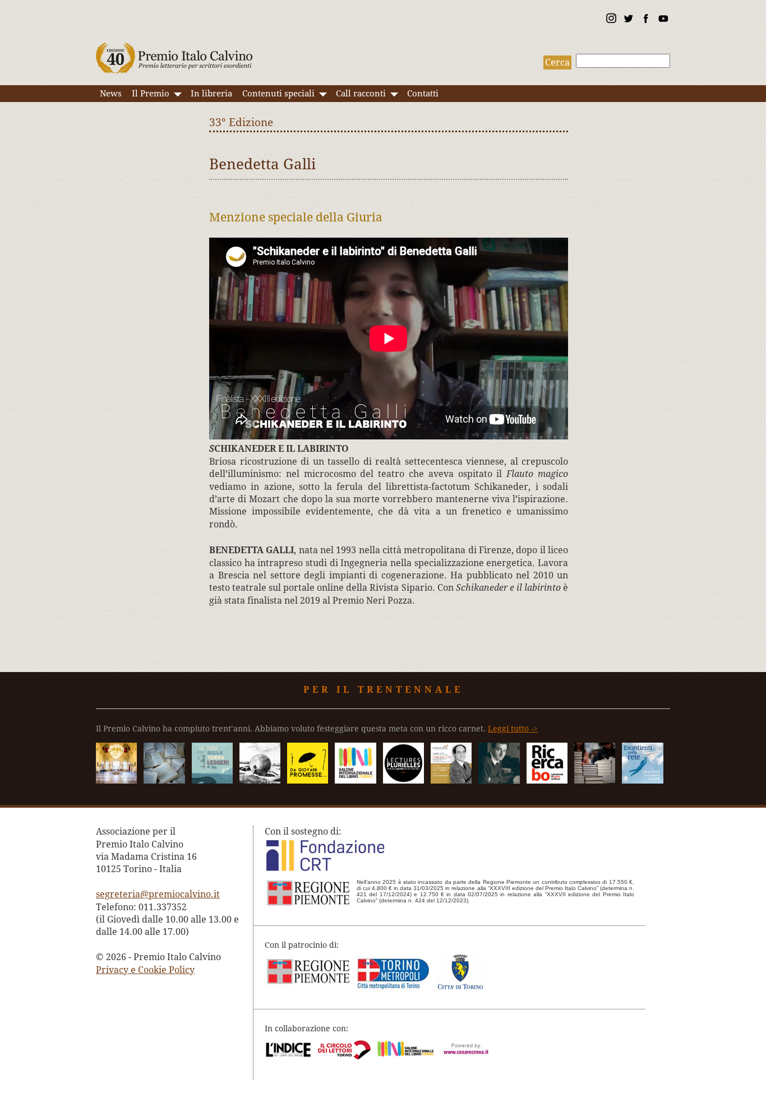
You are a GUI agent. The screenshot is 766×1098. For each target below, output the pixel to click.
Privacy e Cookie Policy (145, 970)
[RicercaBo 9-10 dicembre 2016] (547, 780)
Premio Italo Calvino (174, 52)
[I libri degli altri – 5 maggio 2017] (451, 780)
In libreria (211, 94)
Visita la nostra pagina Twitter (628, 20)
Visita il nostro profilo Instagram (610, 20)
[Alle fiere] (594, 780)
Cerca (557, 62)
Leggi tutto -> (513, 728)
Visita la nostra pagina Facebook (645, 20)
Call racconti (361, 94)
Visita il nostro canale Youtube (663, 20)
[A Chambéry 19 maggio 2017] (403, 780)
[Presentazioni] (164, 780)
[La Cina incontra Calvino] (259, 780)
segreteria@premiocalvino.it (158, 894)
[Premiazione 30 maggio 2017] (116, 780)
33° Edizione (241, 122)
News (111, 94)
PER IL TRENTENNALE (383, 689)
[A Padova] (307, 780)
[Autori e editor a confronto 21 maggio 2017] (355, 780)
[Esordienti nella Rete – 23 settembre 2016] (642, 780)
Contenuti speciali (278, 94)
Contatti (423, 94)
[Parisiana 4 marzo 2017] (498, 780)
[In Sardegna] (212, 780)
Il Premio (150, 94)
